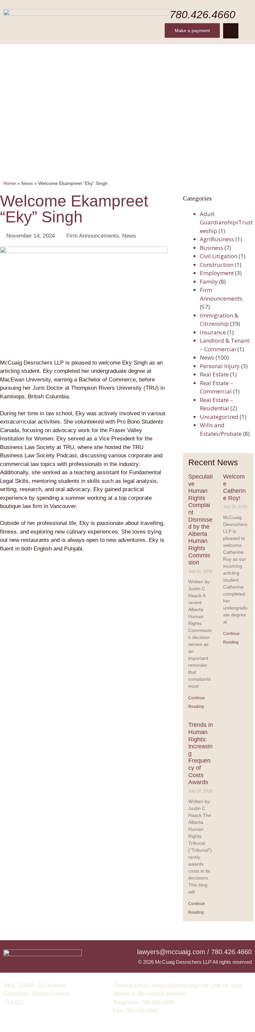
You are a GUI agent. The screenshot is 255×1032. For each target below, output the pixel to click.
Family (209, 281)
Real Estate (214, 374)
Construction (216, 264)
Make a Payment (128, 68)
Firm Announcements (92, 236)
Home (21, 52)
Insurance (213, 332)
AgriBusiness (217, 239)
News (200, 52)
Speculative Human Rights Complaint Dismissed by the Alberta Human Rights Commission (200, 519)
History (50, 52)
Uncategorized (219, 417)
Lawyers (84, 52)
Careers (169, 52)
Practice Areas (127, 52)
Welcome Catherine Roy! (234, 487)
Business (211, 248)
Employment (217, 273)
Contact (230, 52)
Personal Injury (220, 366)
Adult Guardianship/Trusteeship (226, 222)
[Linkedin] (230, 30)
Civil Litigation (218, 256)
